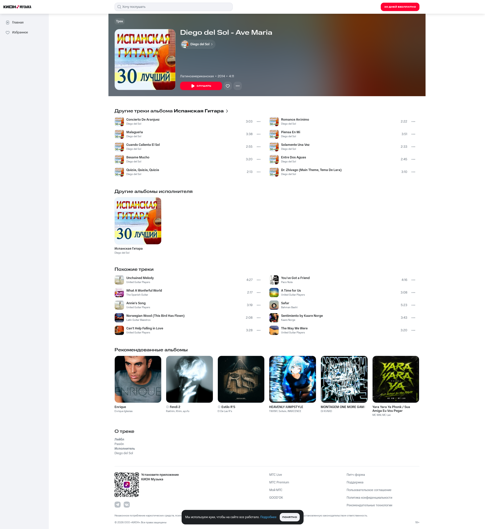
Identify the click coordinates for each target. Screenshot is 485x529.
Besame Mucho (137, 157)
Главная (17, 22)
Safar (285, 303)
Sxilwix (282, 411)
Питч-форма (356, 475)
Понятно (289, 517)
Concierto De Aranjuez (143, 119)
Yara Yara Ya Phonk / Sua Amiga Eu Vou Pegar (391, 409)
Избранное (20, 32)
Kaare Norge (288, 320)
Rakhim (170, 411)
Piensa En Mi (290, 132)
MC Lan (386, 415)
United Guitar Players (138, 282)
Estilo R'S (228, 407)
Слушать (204, 86)
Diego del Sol (133, 124)
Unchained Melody (140, 278)
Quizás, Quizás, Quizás (142, 170)
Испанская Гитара (129, 249)
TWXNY (273, 411)
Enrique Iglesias (124, 411)
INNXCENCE (294, 411)
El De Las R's (225, 411)
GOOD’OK (276, 497)
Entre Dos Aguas (293, 157)
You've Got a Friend (295, 278)
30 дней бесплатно (400, 7)
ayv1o (186, 411)
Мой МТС (275, 490)
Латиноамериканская (197, 76)
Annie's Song (136, 303)
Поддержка (355, 482)
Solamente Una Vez (295, 145)
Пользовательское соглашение (369, 490)
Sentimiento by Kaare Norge (302, 316)
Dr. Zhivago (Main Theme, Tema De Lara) (311, 170)
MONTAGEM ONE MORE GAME (343, 407)
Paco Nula (287, 282)
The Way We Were (294, 328)
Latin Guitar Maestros (138, 320)
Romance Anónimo (295, 119)
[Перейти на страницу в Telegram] (118, 505)
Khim (179, 411)
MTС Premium (279, 482)
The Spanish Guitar (137, 295)
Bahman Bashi (289, 307)
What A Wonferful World (144, 290)
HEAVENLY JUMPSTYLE (286, 407)
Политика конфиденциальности (369, 497)
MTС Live (275, 475)
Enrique (120, 407)
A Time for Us (291, 290)
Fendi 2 (175, 407)
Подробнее (268, 517)
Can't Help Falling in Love (144, 328)
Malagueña (134, 132)
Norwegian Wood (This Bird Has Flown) (155, 316)
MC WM (376, 415)
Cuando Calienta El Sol (143, 145)
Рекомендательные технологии (369, 505)
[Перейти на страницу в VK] (127, 505)
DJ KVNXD (326, 411)
